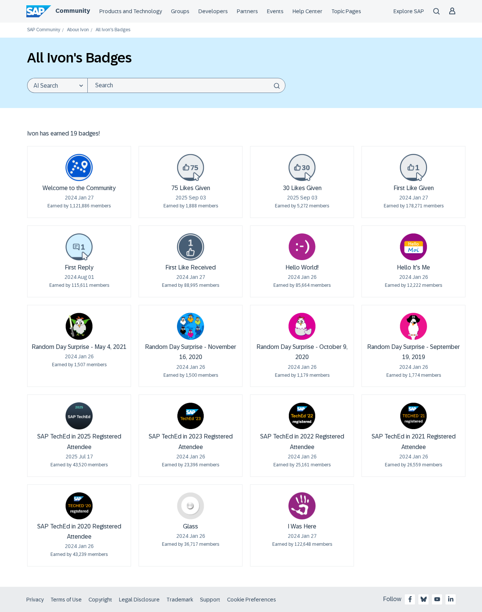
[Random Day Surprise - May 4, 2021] (79, 326)
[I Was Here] (302, 505)
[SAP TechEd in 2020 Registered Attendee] (79, 505)
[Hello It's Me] (413, 246)
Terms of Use (66, 600)
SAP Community (43, 29)
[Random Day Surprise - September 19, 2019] (413, 326)
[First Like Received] (190, 246)
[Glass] (190, 505)
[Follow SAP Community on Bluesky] (424, 599)
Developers (213, 11)
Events (275, 11)
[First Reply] (79, 246)
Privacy (35, 600)
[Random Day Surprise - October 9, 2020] (302, 326)
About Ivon (78, 29)
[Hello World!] (302, 246)
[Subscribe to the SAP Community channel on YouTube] (437, 599)
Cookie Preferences (251, 600)
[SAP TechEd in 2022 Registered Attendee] (302, 415)
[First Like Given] (413, 167)
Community (72, 11)
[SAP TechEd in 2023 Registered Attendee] (190, 415)
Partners (247, 11)
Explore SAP (409, 11)
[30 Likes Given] (302, 167)
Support (210, 600)
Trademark (179, 600)
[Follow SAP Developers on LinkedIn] (451, 599)
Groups (180, 11)
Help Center (307, 11)
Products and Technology (130, 11)
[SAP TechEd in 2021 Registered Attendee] (413, 415)
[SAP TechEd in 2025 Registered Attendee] (79, 415)
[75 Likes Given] (190, 167)
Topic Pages (346, 11)
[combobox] (186, 85)
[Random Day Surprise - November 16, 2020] (190, 326)
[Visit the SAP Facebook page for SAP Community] (410, 599)
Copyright (100, 600)
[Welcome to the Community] (79, 167)
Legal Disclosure (139, 600)
